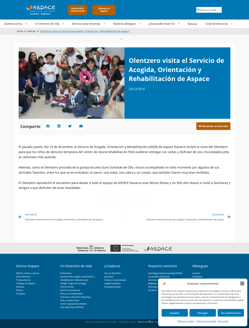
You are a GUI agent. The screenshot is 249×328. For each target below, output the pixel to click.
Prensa (19, 290)
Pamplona (197, 276)
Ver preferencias (231, 313)
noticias (31, 31)
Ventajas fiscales (112, 286)
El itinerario (65, 273)
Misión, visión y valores (27, 273)
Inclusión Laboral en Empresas (75, 296)
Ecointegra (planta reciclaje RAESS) (165, 273)
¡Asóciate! (109, 276)
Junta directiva (23, 276)
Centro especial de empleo (73, 303)
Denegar (203, 313)
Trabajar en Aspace (25, 283)
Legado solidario (112, 283)
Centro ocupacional (70, 290)
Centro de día (67, 286)
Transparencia (23, 279)
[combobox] (209, 10)
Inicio (20, 31)
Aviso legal (112, 321)
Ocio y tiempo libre (69, 300)
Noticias (20, 286)
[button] (242, 283)
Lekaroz (196, 273)
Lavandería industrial (158, 276)
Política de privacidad (206, 321)
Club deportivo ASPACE (72, 307)
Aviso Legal (223, 321)
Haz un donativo (112, 273)
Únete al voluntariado (115, 279)
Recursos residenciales (71, 293)
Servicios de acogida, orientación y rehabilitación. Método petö (77, 278)
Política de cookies (185, 321)
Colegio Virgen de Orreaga (73, 283)
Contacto (20, 293)
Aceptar (175, 313)
